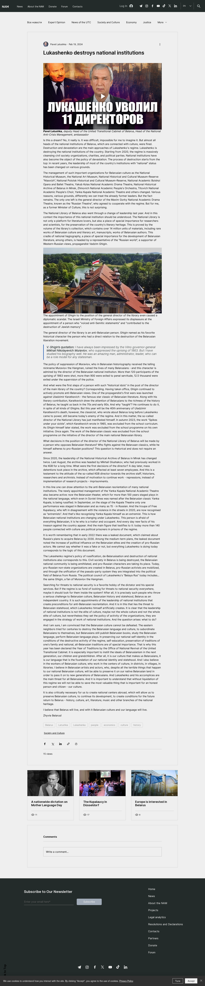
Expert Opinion (56, 22)
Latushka (63, 725)
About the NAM (157, 903)
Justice (147, 22)
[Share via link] (68, 743)
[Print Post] (76, 743)
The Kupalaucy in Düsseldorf (95, 803)
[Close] (201, 980)
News (151, 896)
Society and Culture (108, 22)
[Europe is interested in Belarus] (154, 783)
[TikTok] (164, 6)
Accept (191, 980)
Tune (177, 980)
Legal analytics (157, 917)
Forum (151, 952)
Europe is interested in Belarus (151, 803)
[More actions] (160, 44)
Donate (152, 945)
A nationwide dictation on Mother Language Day (49, 803)
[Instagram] (146, 6)
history (137, 725)
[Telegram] (141, 6)
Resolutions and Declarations (164, 924)
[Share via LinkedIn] (60, 743)
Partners (153, 938)
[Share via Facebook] (44, 743)
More (161, 22)
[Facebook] (152, 6)
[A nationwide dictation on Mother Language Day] (50, 783)
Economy (131, 22)
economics (109, 725)
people (94, 725)
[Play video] (102, 96)
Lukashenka (79, 725)
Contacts (153, 931)
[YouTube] (158, 6)
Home (151, 889)
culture (124, 725)
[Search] (199, 6)
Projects (153, 910)
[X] (170, 6)
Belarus (49, 725)
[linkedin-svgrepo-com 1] (175, 6)
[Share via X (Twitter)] (52, 743)
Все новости (34, 22)
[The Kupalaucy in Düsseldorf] (102, 783)
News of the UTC (81, 22)
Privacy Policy (126, 980)
